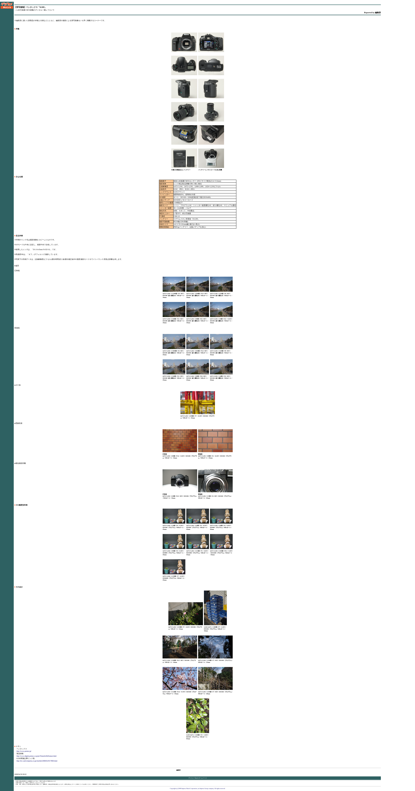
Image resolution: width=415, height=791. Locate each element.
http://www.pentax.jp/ (24, 751)
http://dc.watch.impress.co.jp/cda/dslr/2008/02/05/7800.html (37, 761)
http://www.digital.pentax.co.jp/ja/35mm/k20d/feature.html (36, 756)
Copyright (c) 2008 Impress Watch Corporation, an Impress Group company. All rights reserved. (197, 788)
